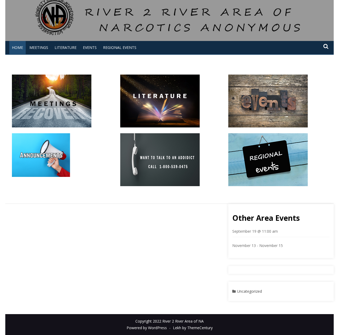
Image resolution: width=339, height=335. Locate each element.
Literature (66, 47)
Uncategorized (249, 291)
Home (17, 47)
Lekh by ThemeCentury (193, 327)
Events (90, 47)
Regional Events (119, 47)
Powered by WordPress (147, 327)
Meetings (38, 47)
